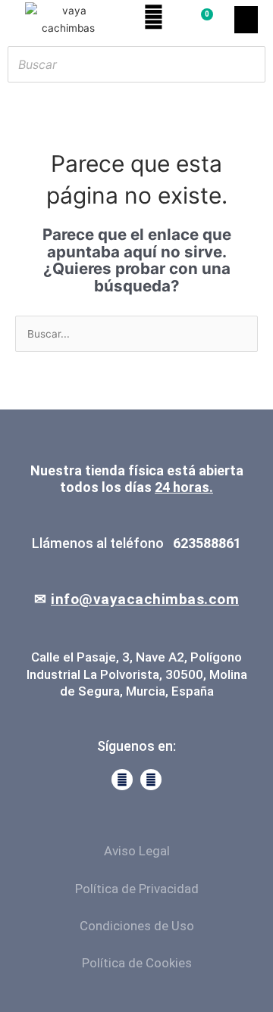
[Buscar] (249, 64)
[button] (246, 19)
